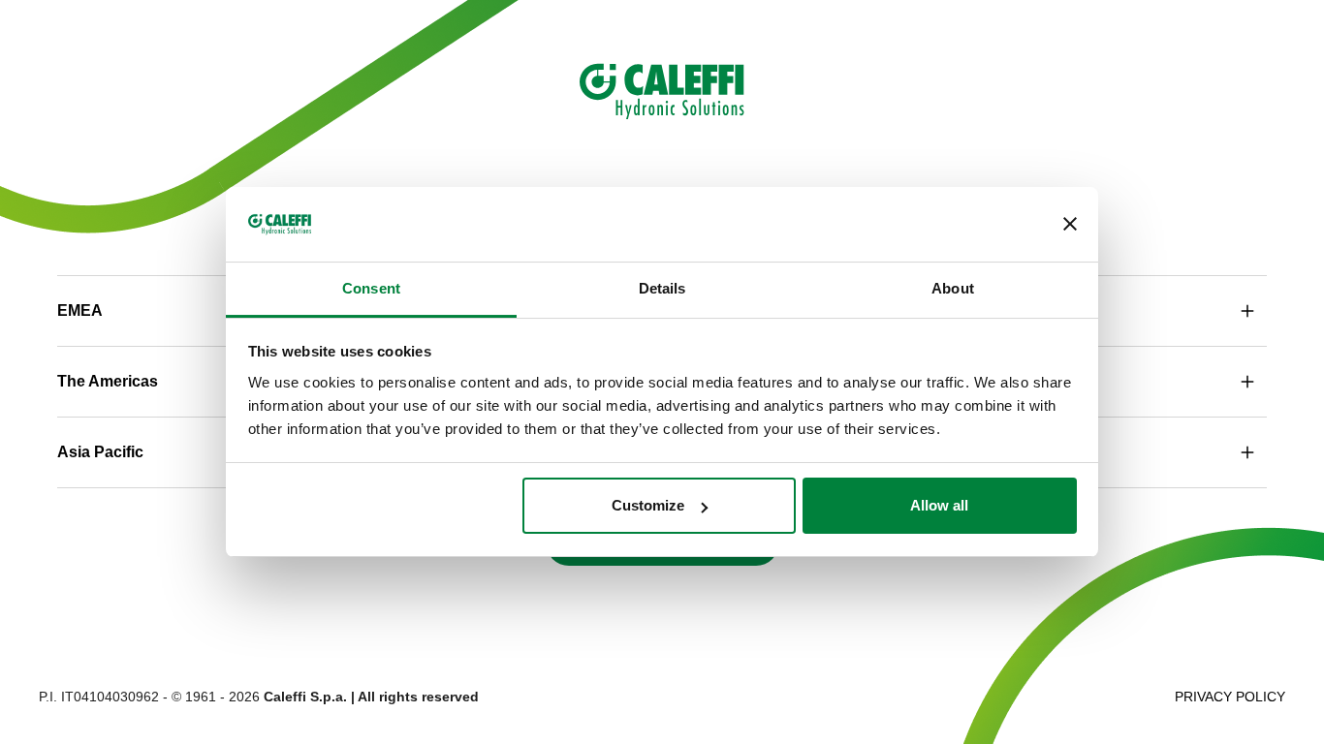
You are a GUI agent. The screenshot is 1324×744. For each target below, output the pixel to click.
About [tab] (952, 288)
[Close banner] (1070, 225)
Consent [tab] (371, 288)
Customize (648, 505)
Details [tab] (662, 288)
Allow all (939, 505)
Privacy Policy (1230, 696)
